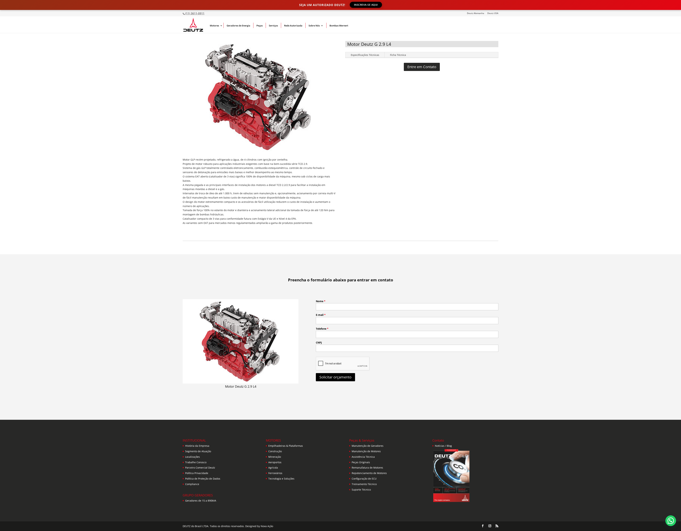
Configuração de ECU (364, 478)
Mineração (274, 456)
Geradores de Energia (238, 25)
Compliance (192, 484)
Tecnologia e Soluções (281, 478)
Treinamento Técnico (364, 484)
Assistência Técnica (363, 456)
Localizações (192, 456)
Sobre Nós (314, 25)
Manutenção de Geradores (367, 445)
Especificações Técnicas (365, 55)
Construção (275, 451)
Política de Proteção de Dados (202, 478)
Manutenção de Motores (366, 451)
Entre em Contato (421, 66)
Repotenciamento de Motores (369, 473)
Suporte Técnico (361, 489)
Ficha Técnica (398, 55)
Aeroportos (274, 462)
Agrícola (273, 467)
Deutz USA (492, 13)
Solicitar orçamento (335, 377)
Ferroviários (275, 473)
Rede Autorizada (293, 25)
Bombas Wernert (339, 25)
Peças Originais (361, 462)
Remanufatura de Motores (367, 467)
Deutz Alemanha (475, 13)
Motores (214, 25)
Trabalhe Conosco (195, 462)
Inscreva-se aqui (366, 4)
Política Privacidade (196, 473)
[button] (670, 520)
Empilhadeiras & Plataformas (285, 445)
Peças (259, 25)
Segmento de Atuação (198, 451)
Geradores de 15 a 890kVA (200, 500)
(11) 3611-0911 (194, 13)
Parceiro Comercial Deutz (200, 467)
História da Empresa (197, 445)
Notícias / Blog (443, 445)
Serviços (273, 25)
